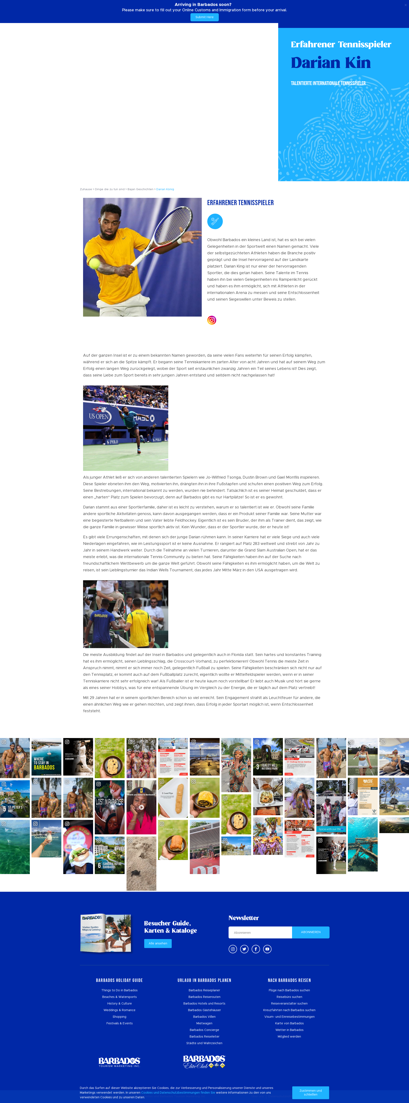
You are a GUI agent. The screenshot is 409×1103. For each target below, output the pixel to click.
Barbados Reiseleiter (204, 1036)
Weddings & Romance (119, 1010)
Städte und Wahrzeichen (204, 1043)
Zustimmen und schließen (311, 1092)
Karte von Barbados (289, 1023)
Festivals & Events (120, 1023)
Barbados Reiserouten (204, 997)
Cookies (147, 1092)
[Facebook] (256, 949)
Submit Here (205, 17)
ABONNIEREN (311, 932)
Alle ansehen (158, 943)
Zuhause (86, 189)
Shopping (119, 1016)
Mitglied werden (289, 1036)
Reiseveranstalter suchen (289, 1003)
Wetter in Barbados (289, 1030)
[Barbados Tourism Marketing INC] (119, 1062)
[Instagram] (233, 949)
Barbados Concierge (204, 1030)
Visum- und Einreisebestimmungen (289, 1016)
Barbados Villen (204, 1016)
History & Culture (119, 1003)
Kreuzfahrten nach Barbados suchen (289, 1010)
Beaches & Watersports (119, 997)
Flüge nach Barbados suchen (289, 990)
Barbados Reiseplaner (204, 990)
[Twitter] (244, 949)
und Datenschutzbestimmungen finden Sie (184, 1092)
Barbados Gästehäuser (204, 1010)
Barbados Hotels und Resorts (204, 1003)
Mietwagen (204, 1023)
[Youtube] (267, 949)
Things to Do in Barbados (119, 990)
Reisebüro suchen (289, 997)
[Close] (405, 4)
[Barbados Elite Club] (204, 1062)
